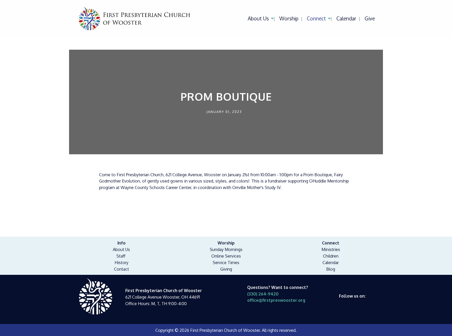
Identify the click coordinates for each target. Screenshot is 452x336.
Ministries (330, 249)
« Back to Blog (120, 213)
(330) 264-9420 (263, 294)
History (121, 262)
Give (370, 18)
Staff (120, 256)
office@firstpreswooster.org (276, 300)
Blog (330, 269)
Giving (226, 269)
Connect (316, 18)
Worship (288, 18)
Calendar (346, 18)
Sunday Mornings (226, 249)
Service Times (226, 262)
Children (330, 256)
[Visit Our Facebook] (343, 302)
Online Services (226, 256)
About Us (258, 18)
